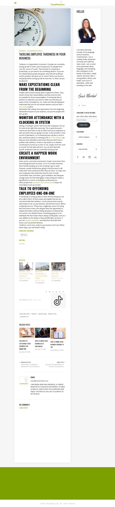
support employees (32, 220)
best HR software (55, 138)
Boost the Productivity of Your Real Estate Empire (41, 274)
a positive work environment (43, 182)
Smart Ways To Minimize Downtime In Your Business (30, 365)
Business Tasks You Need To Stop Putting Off (26, 273)
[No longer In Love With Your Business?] (58, 266)
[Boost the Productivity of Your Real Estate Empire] (42, 266)
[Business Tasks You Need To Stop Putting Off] (26, 266)
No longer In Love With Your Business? (58, 273)
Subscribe (83, 125)
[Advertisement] (64, 483)
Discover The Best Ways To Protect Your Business (54, 365)
